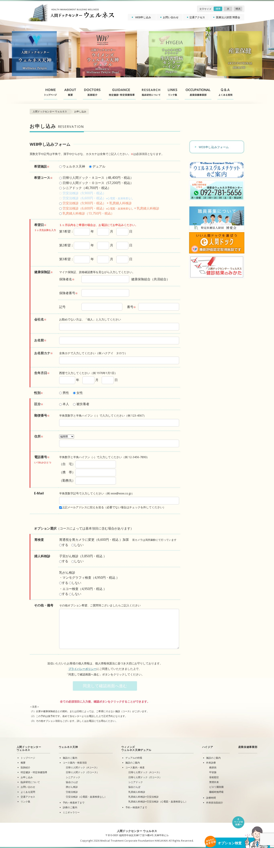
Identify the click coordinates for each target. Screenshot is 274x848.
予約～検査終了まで (73, 802)
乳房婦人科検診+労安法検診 (143, 796)
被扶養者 (82, 404)
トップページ (28, 757)
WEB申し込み (143, 17)
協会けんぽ (72, 782)
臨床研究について (30, 782)
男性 (65, 392)
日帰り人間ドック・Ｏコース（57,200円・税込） (97, 183)
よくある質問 (28, 791)
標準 (218, 8)
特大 (238, 8)
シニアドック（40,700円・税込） (86, 188)
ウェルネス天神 (73, 166)
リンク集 (25, 801)
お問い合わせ (171, 17)
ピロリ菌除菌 (216, 786)
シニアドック (73, 777)
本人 (65, 404)
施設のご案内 (70, 757)
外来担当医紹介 (214, 802)
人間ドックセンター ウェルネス (50, 111)
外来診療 (211, 762)
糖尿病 (212, 767)
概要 (23, 762)
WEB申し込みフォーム (214, 147)
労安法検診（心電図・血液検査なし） (86, 796)
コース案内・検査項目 (75, 762)
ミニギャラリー (71, 812)
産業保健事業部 (248, 747)
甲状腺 (212, 772)
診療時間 (211, 797)
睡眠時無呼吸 (216, 791)
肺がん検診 (72, 786)
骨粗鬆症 (214, 777)
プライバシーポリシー (82, 669)
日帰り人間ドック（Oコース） (82, 772)
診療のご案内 (70, 807)
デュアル (98, 166)
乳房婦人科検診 (136, 791)
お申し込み (27, 777)
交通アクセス (197, 17)
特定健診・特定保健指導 (34, 772)
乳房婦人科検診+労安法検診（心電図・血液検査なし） (158, 801)
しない (79, 545)
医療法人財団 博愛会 (228, 17)
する (65, 545)
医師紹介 (25, 767)
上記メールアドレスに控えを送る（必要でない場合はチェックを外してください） (114, 507)
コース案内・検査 (135, 767)
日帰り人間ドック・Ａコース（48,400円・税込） (97, 177)
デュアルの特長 (133, 757)
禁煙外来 (214, 782)
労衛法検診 (72, 791)
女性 (79, 392)
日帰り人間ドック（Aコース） (82, 767)
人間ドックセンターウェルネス (29, 748)
